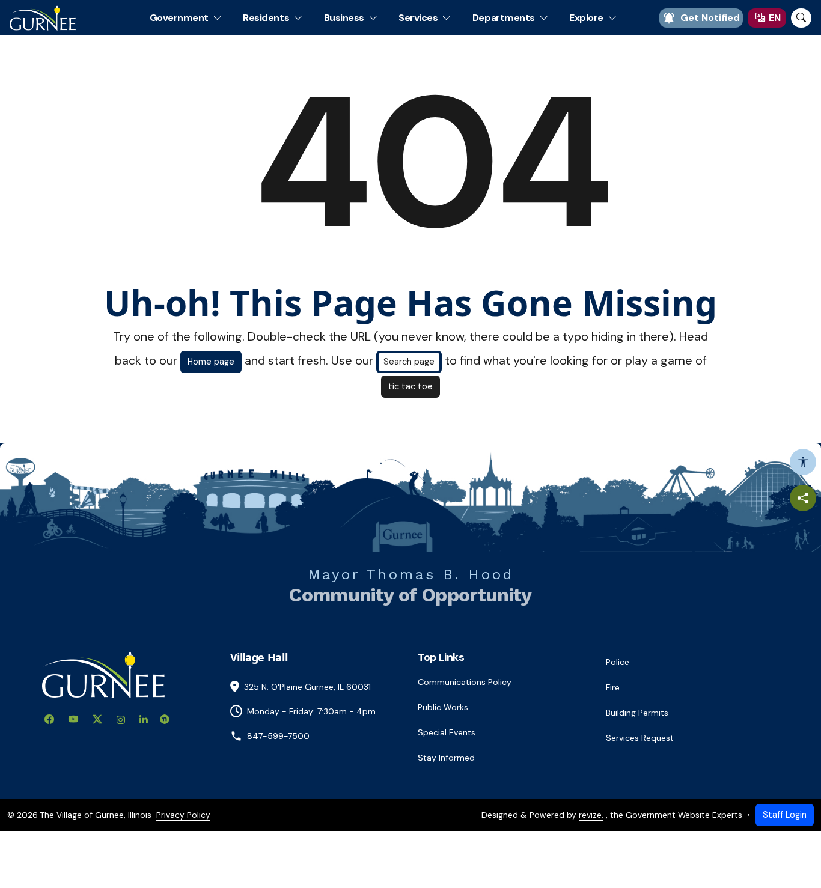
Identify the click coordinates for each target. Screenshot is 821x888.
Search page (409, 361)
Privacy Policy (183, 814)
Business (344, 17)
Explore (586, 17)
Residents (266, 17)
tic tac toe (410, 386)
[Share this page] (803, 498)
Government (179, 17)
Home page (211, 361)
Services (418, 17)
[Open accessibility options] (803, 462)
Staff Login (785, 814)
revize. (591, 814)
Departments (503, 17)
